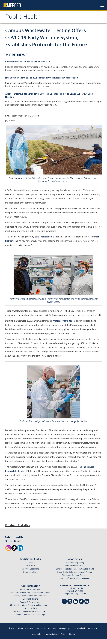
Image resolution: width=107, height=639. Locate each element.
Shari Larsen (46, 236)
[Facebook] (64, 601)
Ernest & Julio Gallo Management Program (75, 572)
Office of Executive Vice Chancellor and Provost (30, 592)
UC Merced (30, 562)
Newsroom (30, 565)
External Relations (30, 599)
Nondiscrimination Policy (55, 634)
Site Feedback (79, 628)
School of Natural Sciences (75, 565)
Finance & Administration (30, 602)
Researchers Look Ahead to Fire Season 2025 (27, 61)
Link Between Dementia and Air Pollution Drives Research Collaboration (41, 77)
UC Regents (93, 628)
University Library (30, 572)
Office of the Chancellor (30, 589)
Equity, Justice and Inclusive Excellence (30, 595)
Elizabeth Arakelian (17, 525)
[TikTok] (81, 601)
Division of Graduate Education (75, 575)
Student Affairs (30, 608)
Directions (40, 628)
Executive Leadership (30, 569)
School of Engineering (75, 562)
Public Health (23, 17)
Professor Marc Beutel (63, 320)
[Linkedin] (76, 601)
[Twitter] (69, 601)
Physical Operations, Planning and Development (30, 605)
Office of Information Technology (30, 614)
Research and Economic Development (30, 611)
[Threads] (86, 601)
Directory (52, 628)
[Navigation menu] (102, 5)
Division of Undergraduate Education (75, 578)
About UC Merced (25, 628)
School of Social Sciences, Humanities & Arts (75, 569)
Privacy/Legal (64, 628)
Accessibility (37, 634)
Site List (72, 634)
